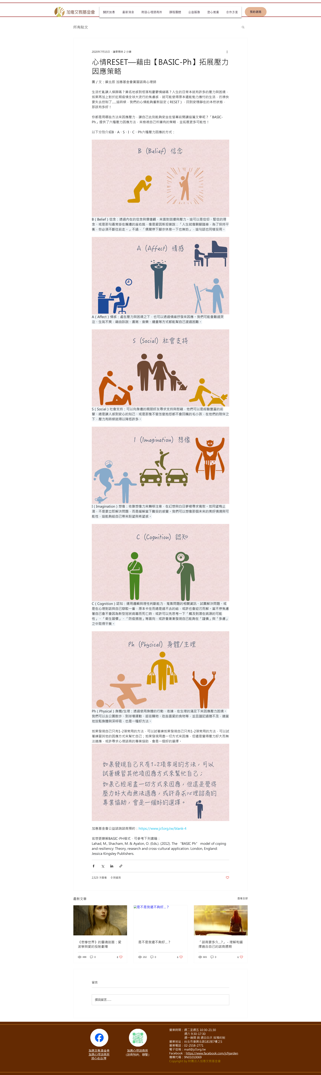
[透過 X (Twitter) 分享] (102, 866)
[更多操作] (227, 51)
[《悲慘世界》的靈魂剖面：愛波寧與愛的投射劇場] (100, 920)
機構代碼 (175, 1057)
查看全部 (242, 898)
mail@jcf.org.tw (195, 1049)
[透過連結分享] (121, 866)
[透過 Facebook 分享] (93, 866)
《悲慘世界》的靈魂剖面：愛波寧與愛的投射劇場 (99, 944)
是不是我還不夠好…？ (154, 942)
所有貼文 (80, 27)
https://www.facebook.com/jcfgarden (212, 1053)
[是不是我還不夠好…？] (160, 920)
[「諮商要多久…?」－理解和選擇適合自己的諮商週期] (221, 920)
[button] (243, 26)
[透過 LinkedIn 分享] (112, 866)
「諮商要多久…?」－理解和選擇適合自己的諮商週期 (220, 944)
